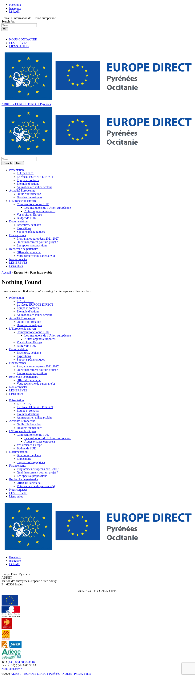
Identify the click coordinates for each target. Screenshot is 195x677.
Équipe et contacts (28, 180)
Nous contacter (18, 259)
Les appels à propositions (32, 245)
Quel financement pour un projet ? (37, 242)
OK (5, 29)
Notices (67, 673)
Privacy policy (82, 673)
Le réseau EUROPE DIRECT (35, 176)
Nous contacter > (12, 668)
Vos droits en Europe (29, 214)
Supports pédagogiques (31, 231)
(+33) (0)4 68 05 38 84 (21, 661)
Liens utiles (16, 266)
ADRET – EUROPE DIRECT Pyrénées (26, 104)
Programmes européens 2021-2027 (38, 238)
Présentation (16, 169)
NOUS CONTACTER (23, 39)
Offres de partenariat (29, 252)
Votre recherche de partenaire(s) (36, 255)
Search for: (8, 21)
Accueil (6, 272)
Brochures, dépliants (29, 224)
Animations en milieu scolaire (34, 187)
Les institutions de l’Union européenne (47, 207)
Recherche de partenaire (23, 248)
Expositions (24, 228)
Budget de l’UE (26, 218)
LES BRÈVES (18, 42)
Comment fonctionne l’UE (33, 204)
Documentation (18, 221)
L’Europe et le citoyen (22, 200)
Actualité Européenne (22, 190)
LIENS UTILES (19, 46)
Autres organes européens (39, 211)
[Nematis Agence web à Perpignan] (102, 673)
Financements (17, 235)
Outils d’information (29, 194)
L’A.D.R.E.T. (25, 173)
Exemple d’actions (28, 183)
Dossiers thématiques (29, 197)
